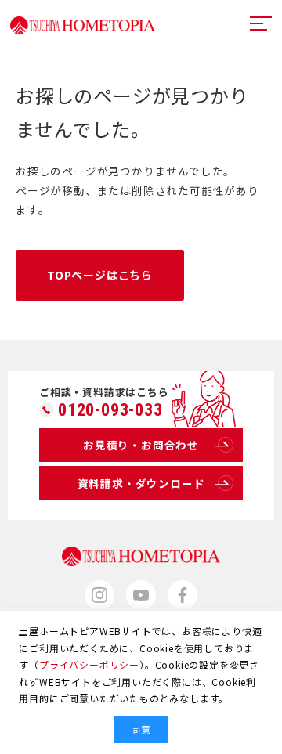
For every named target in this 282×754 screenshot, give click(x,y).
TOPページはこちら (100, 275)
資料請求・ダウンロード (141, 483)
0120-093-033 (110, 410)
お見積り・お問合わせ (141, 445)
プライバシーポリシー (89, 664)
